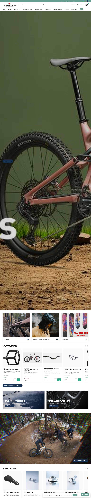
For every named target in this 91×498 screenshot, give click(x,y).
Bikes (9, 9)
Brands (66, 9)
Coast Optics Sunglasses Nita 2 (73, 370)
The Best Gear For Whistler (11, 385)
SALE (81, 9)
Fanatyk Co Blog (57, 9)
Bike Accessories (27, 9)
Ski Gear (48, 9)
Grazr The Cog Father (50, 492)
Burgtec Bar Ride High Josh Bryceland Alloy (51, 369)
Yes (74, 495)
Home (4, 9)
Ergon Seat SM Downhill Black (12, 492)
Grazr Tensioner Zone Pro (71, 492)
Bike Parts (16, 9)
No (79, 495)
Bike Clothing (38, 9)
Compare (7, 379)
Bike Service (74, 9)
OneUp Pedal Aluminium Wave (11, 369)
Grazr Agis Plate (28, 492)
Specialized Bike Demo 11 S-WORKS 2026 (31, 370)
